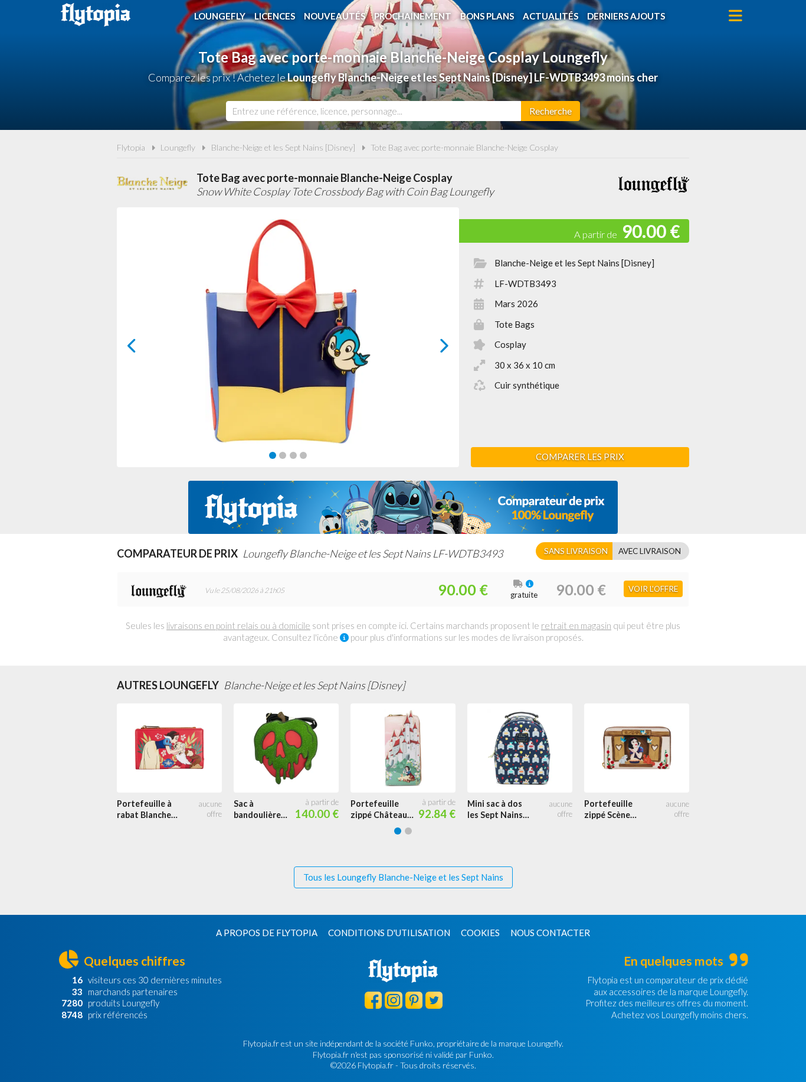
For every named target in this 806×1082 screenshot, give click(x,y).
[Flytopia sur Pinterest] (413, 1000)
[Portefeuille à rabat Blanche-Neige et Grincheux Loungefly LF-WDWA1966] (175, 748)
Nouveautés (334, 16)
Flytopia (95, 15)
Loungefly (219, 16)
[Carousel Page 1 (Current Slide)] (272, 455)
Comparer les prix (580, 456)
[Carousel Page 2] (282, 455)
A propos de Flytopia (266, 932)
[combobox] (373, 111)
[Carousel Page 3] (293, 455)
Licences (274, 16)
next (431, 348)
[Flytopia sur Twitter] (434, 1000)
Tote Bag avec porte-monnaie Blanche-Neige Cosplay (464, 147)
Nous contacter (550, 932)
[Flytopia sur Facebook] (373, 1000)
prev (144, 348)
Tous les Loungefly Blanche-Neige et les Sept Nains (403, 877)
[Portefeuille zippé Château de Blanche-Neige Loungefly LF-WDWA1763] (408, 748)
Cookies (480, 932)
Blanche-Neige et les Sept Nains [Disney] (283, 147)
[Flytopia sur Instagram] (393, 1000)
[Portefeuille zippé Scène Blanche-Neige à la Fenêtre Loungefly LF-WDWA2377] (642, 748)
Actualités (550, 16)
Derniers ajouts (626, 16)
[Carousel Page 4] (303, 455)
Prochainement (412, 16)
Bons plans (487, 16)
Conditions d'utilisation (389, 932)
